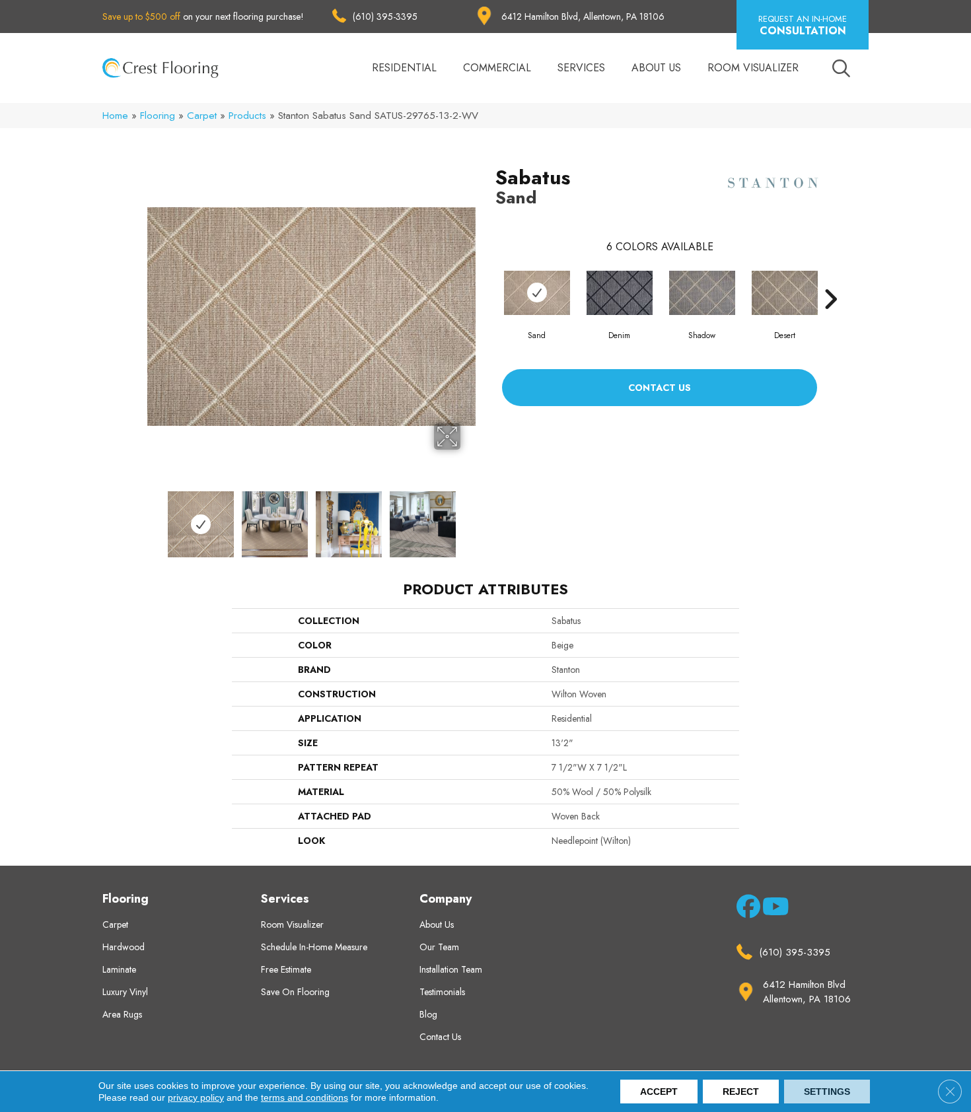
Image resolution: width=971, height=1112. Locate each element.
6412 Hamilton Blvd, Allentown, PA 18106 (583, 16)
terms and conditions (304, 1097)
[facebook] (746, 909)
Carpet (202, 115)
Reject (741, 1091)
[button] (803, 25)
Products (247, 115)
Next (469, 517)
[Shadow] (702, 292)
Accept (659, 1091)
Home (115, 115)
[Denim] (619, 292)
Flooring (157, 115)
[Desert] (784, 292)
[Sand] (537, 292)
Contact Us (659, 387)
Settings (827, 1091)
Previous (154, 517)
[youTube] (771, 909)
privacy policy (196, 1097)
